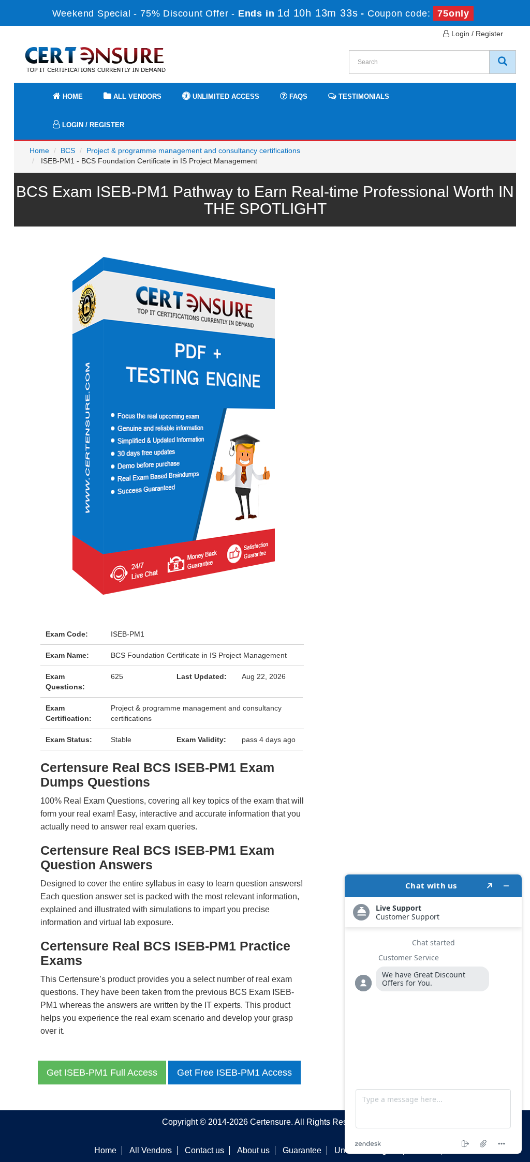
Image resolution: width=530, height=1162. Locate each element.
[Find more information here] (433, 1014)
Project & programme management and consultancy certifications (193, 150)
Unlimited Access (224, 96)
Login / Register (476, 33)
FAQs (297, 96)
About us (253, 1150)
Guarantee (302, 1150)
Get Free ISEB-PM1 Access (234, 1072)
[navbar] (34, 91)
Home (72, 96)
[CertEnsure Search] (502, 62)
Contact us (204, 1150)
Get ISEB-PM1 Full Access (102, 1072)
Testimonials (362, 96)
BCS (68, 150)
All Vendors (136, 96)
